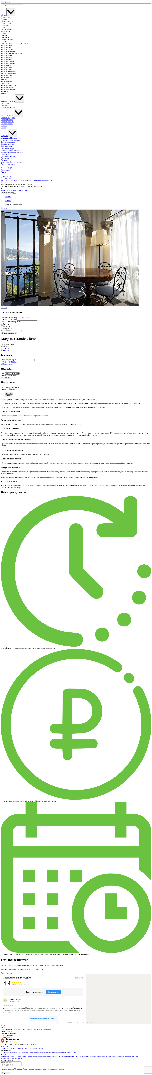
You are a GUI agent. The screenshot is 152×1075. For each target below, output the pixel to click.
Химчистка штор (7, 148)
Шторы (3, 15)
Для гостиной (6, 23)
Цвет (3, 360)
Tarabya (4, 79)
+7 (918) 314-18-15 (25, 180)
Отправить (5, 1073)
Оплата (8, 396)
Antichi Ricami (6, 29)
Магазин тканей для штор (10, 150)
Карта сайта (43, 1052)
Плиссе (3, 128)
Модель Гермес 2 (7, 47)
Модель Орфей (6, 45)
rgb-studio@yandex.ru (43, 180)
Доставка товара (7, 146)
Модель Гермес (6, 59)
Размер (3, 362)
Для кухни (5, 19)
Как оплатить (6, 176)
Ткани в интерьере (8, 101)
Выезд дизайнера (7, 144)
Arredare (4, 35)
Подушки (4, 106)
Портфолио (5, 170)
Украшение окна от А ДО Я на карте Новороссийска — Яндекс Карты (76, 1022)
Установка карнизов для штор (12, 152)
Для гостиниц (6, 27)
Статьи (3, 172)
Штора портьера (7, 21)
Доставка (9, 393)
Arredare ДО (5, 37)
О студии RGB (6, 168)
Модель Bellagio (7, 81)
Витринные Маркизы (9, 138)
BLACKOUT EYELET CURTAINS (14, 43)
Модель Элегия (7, 49)
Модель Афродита (8, 51)
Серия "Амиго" (7, 120)
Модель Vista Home (8, 89)
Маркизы (4, 136)
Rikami (3, 33)
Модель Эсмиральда (8, 71)
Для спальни (5, 25)
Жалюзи (4, 126)
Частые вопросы (32, 1052)
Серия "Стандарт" (8, 118)
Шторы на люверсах (8, 39)
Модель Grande (6, 69)
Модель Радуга (6, 57)
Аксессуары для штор (9, 164)
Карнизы (4, 91)
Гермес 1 (4, 41)
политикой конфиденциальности (51, 1069)
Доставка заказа (7, 178)
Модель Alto (5, 31)
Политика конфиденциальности (67, 1052)
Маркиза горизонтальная (10, 140)
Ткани (3, 93)
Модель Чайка (6, 55)
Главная (8, 197)
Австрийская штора (8, 73)
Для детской (5, 17)
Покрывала (5, 104)
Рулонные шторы (7, 115)
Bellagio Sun (5, 83)
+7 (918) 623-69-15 (9, 180)
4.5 (2, 188)
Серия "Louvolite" (7, 122)
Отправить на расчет (9, 333)
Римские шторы (7, 124)
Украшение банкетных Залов (12, 162)
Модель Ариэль (7, 87)
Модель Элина (6, 67)
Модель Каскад (6, 77)
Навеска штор (6, 154)
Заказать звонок (7, 193)
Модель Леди (6, 65)
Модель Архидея (7, 61)
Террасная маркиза (8, 142)
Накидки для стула (8, 108)
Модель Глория (6, 75)
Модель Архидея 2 (8, 63)
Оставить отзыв (7, 973)
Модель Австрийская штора (11, 53)
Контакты (4, 174)
